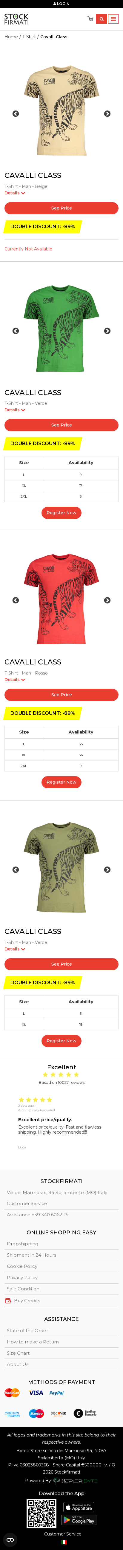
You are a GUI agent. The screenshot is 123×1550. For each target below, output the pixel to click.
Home (11, 36)
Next (107, 113)
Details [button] (12, 193)
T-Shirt (29, 36)
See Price (61, 208)
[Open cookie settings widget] (10, 1540)
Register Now (61, 512)
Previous (15, 113)
